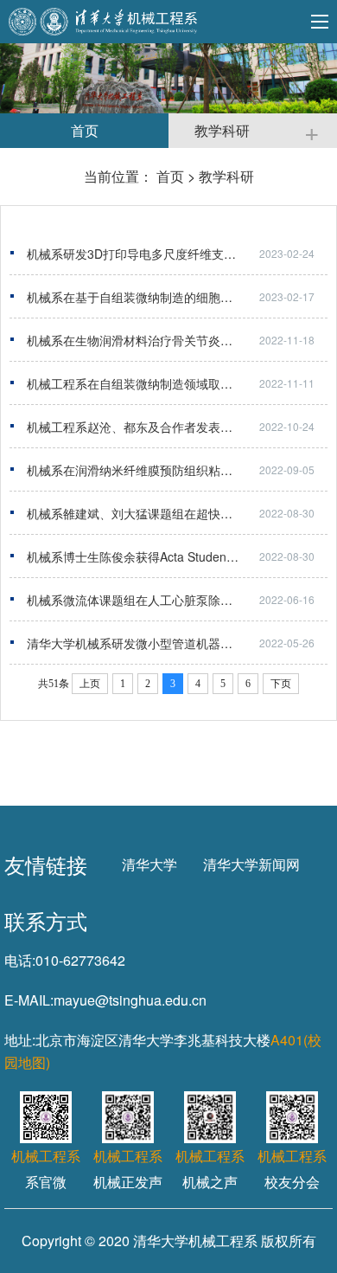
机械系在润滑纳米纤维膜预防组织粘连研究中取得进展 (172, 470)
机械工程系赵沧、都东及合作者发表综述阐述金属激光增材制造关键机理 (177, 426)
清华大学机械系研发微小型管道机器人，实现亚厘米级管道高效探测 (177, 643)
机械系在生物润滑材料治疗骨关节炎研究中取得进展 (166, 340)
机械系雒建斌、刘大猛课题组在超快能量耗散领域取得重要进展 (177, 513)
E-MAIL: (29, 1000)
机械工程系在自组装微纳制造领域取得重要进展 (154, 383)
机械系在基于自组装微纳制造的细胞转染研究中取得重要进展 (177, 296)
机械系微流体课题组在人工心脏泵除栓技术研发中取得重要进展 (177, 599)
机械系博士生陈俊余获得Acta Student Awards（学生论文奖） (177, 556)
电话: (19, 960)
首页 (170, 176)
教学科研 (226, 176)
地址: (19, 1040)
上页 (89, 684)
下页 (280, 684)
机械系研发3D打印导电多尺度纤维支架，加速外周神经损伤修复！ (177, 253)
